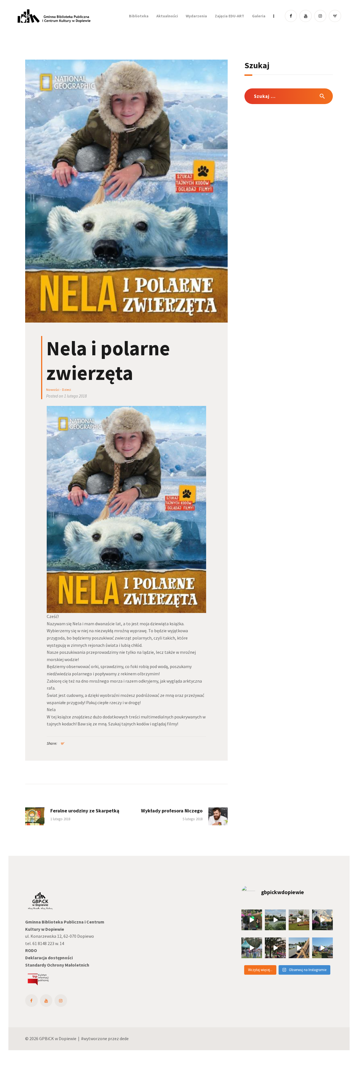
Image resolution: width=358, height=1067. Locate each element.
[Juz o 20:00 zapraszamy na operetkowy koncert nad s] (299, 947)
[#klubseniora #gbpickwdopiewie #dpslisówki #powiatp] (251, 947)
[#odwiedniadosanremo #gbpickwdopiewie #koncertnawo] (275, 947)
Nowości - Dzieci (58, 389)
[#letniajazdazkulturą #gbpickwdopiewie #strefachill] (251, 919)
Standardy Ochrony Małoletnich (57, 965)
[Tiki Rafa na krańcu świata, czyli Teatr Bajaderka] (275, 919)
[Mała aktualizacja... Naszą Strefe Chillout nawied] (299, 919)
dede (124, 1038)
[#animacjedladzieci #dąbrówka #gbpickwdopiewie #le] (322, 947)
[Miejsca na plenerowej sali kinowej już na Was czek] (322, 919)
